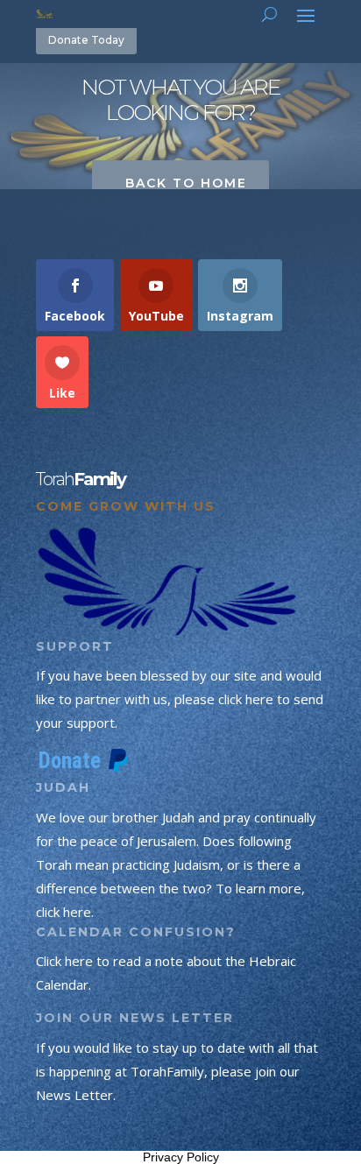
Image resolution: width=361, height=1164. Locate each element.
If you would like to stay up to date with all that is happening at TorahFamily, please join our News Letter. (177, 1071)
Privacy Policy (181, 1157)
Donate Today (86, 39)
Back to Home (186, 183)
